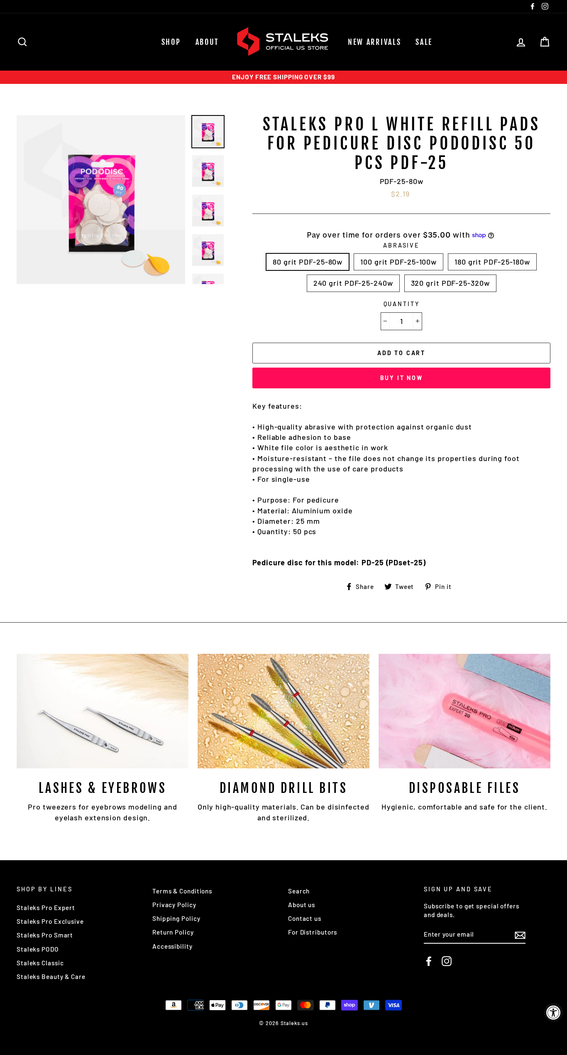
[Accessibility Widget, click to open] (553, 1012)
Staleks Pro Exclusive (50, 921)
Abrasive (401, 245)
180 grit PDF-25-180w (492, 261)
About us (301, 904)
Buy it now (401, 377)
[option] (283, 77)
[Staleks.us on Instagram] (447, 961)
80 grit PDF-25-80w (307, 261)
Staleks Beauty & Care (51, 976)
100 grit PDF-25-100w (398, 261)
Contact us (304, 918)
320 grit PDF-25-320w (450, 282)
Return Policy (173, 932)
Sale (424, 42)
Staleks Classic (40, 963)
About (208, 42)
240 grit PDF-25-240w (353, 282)
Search (299, 891)
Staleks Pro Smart (45, 935)
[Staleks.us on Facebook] (429, 961)
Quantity (402, 303)
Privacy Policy (174, 904)
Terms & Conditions (182, 891)
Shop (171, 42)
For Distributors (312, 932)
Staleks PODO (38, 949)
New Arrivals (374, 42)
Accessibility (172, 946)
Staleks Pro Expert (46, 907)
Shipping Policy (176, 918)
